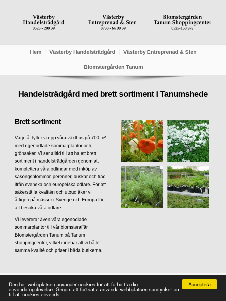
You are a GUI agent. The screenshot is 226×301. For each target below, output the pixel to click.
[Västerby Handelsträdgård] (43, 22)
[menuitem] (35, 52)
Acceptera (199, 284)
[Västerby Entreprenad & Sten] (113, 22)
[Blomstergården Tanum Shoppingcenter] (182, 22)
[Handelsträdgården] (142, 141)
